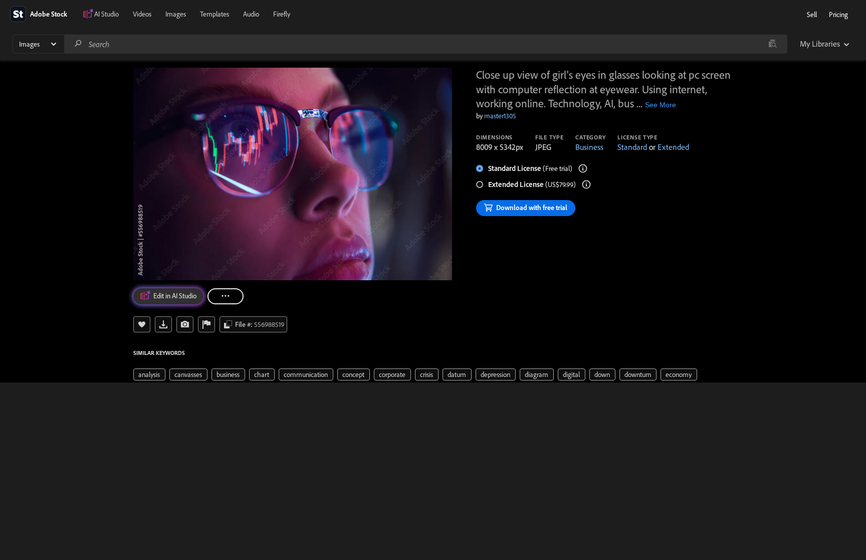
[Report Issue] (206, 324)
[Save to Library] (141, 324)
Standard (632, 147)
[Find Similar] (184, 324)
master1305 (500, 115)
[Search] (78, 44)
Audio (251, 14)
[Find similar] (772, 44)
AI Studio (106, 14)
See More (660, 105)
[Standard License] (582, 168)
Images (175, 14)
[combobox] (425, 44)
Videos (142, 14)
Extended (673, 147)
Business (589, 147)
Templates (214, 14)
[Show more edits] (225, 296)
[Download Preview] (163, 324)
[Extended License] (586, 184)
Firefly (281, 14)
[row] (149, 374)
